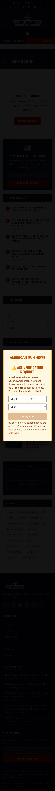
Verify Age (27, 416)
